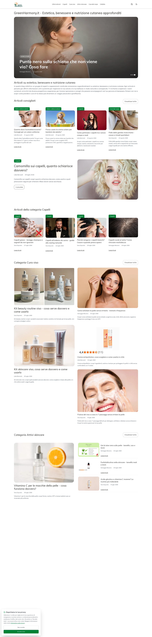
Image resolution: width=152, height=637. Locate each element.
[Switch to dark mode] (136, 4)
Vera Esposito (113, 138)
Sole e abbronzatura (21, 109)
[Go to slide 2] (132, 74)
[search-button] (132, 4)
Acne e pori (25, 56)
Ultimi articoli (56, 4)
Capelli (65, 4)
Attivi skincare (82, 4)
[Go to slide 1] (131, 74)
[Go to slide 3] (134, 75)
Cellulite (102, 4)
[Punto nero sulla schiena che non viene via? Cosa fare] (76, 47)
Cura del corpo (93, 4)
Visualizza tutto (130, 101)
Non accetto (21, 627)
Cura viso (72, 4)
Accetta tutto (21, 631)
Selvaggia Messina (25, 71)
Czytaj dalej (19, 187)
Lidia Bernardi (18, 135)
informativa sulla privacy (18, 623)
